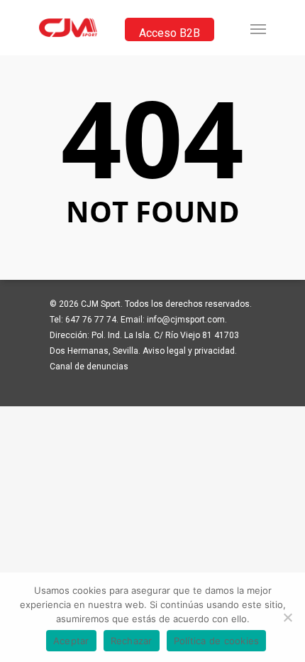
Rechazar (131, 640)
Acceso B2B (169, 33)
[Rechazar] (287, 617)
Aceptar (71, 640)
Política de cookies (217, 640)
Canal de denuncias (89, 366)
